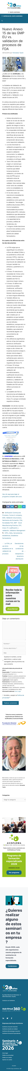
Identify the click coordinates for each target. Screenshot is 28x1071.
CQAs (11, 533)
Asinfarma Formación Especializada (11, 1033)
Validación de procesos (13, 518)
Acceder (14, 1065)
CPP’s (6, 533)
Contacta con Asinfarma (8, 1000)
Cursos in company (15, 515)
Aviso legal (5, 1053)
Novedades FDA (7, 523)
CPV (20, 525)
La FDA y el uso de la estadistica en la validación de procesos (7, 549)
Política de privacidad (7, 1055)
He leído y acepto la (13, 696)
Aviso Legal (18, 691)
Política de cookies (7, 1057)
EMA (3, 518)
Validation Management (17, 530)
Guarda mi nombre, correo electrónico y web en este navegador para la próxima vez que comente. (14, 660)
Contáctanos (12, 966)
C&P (20, 1068)
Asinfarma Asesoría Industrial (9, 1026)
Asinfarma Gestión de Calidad (10, 1029)
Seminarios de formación (10, 520)
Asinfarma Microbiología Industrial (11, 1031)
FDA (21, 520)
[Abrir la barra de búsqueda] (2, 20)
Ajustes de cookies (7, 1059)
